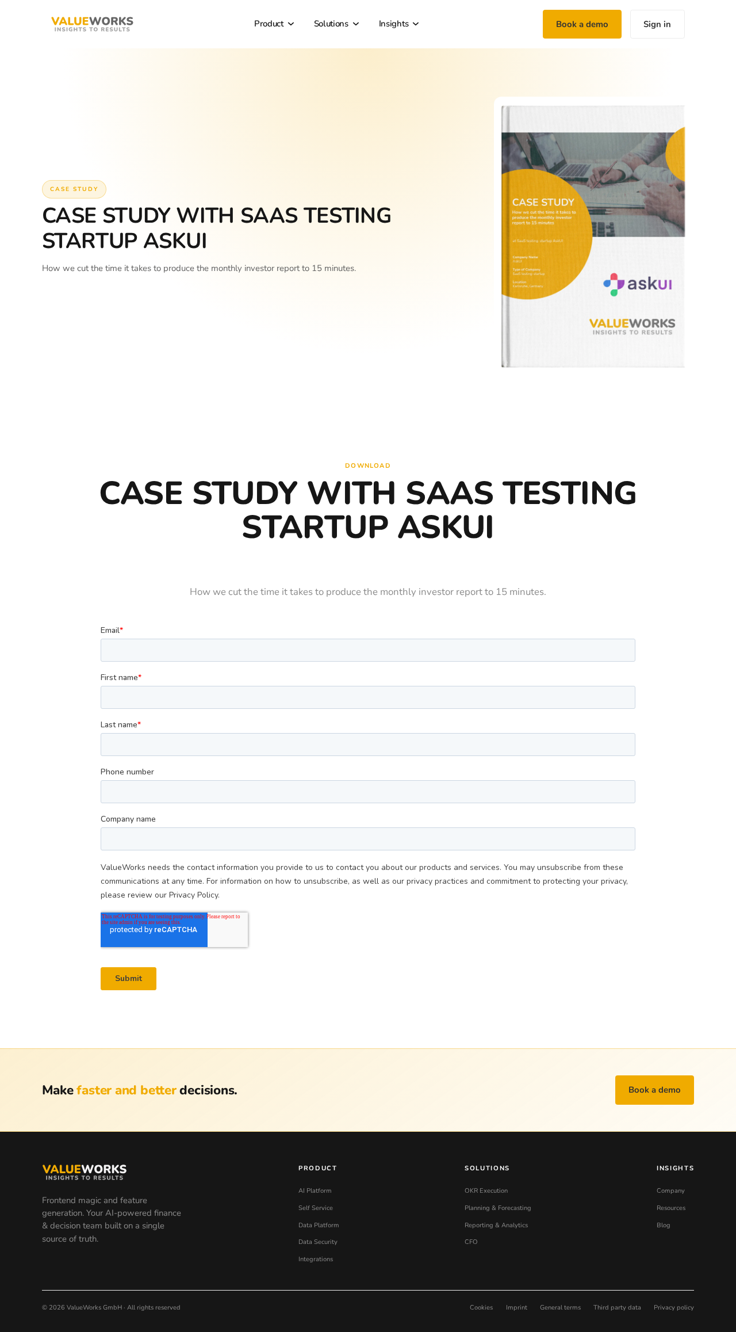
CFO (471, 1242)
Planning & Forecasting (498, 1208)
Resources (671, 1208)
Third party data (617, 1307)
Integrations (315, 1259)
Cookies (481, 1307)
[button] (275, 24)
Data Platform (318, 1225)
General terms (560, 1307)
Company (671, 1190)
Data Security (318, 1242)
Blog (663, 1225)
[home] (92, 24)
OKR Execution (486, 1190)
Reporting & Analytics (496, 1225)
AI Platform (315, 1190)
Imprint (516, 1307)
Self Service (315, 1208)
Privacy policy (674, 1307)
